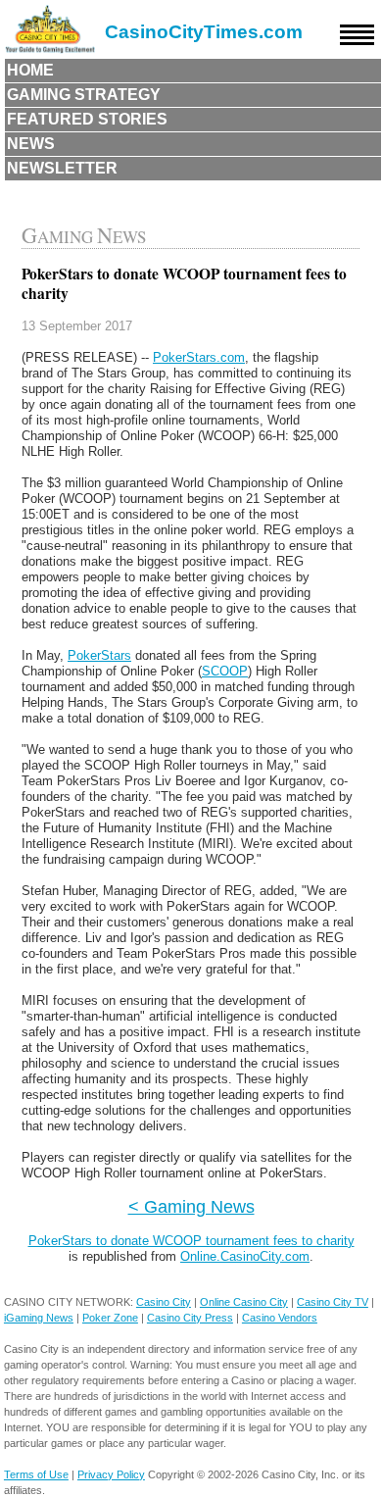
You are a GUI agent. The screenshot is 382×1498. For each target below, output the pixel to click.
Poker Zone (110, 1317)
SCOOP (225, 671)
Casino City (163, 1302)
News (31, 143)
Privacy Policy (111, 1474)
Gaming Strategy (84, 94)
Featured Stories (87, 119)
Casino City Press (190, 1317)
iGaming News (38, 1317)
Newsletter (62, 168)
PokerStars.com (199, 357)
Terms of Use (36, 1474)
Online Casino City (244, 1302)
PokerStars (99, 655)
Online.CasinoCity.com (245, 1256)
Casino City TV (332, 1302)
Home (30, 70)
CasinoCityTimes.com (204, 32)
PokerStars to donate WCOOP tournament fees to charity (191, 1240)
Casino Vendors (279, 1317)
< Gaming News (191, 1206)
